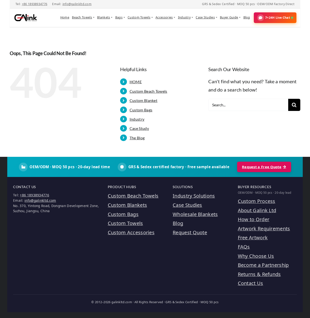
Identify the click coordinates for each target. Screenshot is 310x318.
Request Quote (190, 232)
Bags (119, 17)
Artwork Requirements (264, 228)
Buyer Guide (229, 17)
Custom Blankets (127, 205)
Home (64, 17)
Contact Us (250, 283)
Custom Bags (141, 110)
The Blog (137, 137)
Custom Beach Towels (148, 91)
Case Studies (205, 17)
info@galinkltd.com (77, 4)
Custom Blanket (143, 100)
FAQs (244, 246)
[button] (275, 17)
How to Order (254, 219)
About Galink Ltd (257, 210)
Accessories (164, 17)
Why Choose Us (256, 256)
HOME (136, 81)
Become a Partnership (263, 265)
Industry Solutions (194, 195)
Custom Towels (139, 17)
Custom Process (256, 201)
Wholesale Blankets (195, 214)
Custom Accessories (131, 232)
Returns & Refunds (259, 274)
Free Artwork (253, 237)
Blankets (103, 17)
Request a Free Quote (261, 167)
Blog (246, 17)
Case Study (139, 128)
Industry (184, 17)
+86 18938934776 (34, 4)
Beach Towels (82, 17)
